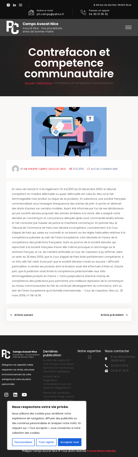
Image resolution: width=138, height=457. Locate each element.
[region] (46, 425)
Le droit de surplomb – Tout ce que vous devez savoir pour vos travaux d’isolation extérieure (58, 365)
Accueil (29, 83)
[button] (128, 27)
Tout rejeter (46, 442)
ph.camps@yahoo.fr (50, 14)
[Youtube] (24, 394)
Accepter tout (69, 442)
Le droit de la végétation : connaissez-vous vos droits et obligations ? (57, 382)
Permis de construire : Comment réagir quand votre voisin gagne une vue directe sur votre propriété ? (58, 400)
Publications (44, 83)
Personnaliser (23, 442)
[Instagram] (6, 394)
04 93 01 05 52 (98, 14)
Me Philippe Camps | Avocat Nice (45, 169)
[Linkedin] (15, 394)
